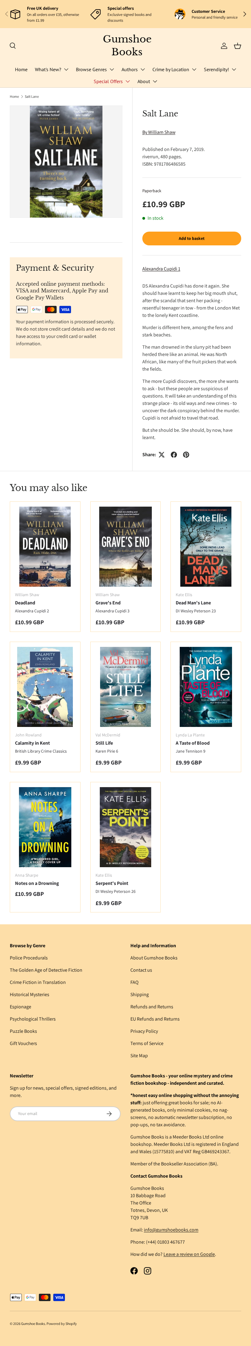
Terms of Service (146, 1043)
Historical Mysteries (29, 994)
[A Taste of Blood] (206, 687)
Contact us (141, 970)
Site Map (139, 1055)
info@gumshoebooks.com (171, 1230)
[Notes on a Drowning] (45, 827)
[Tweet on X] (161, 455)
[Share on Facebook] (174, 455)
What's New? (48, 69)
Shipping (139, 994)
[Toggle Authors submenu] (142, 69)
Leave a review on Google (189, 1254)
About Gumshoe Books (154, 958)
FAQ (134, 982)
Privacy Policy (144, 1031)
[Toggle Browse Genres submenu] (111, 69)
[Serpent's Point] (126, 827)
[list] (66, 162)
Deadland (25, 603)
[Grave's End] (126, 547)
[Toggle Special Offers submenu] (127, 81)
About (143, 81)
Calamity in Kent (32, 743)
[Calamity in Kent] (45, 687)
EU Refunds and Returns (155, 1019)
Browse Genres (91, 69)
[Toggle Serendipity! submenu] (234, 69)
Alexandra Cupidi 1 (161, 269)
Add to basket (191, 238)
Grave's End (108, 603)
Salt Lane (32, 96)
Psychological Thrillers (33, 1019)
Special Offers (108, 81)
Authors (130, 69)
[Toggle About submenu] (155, 81)
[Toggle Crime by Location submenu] (194, 69)
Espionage (20, 1006)
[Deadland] (45, 547)
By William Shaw (158, 132)
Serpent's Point (112, 883)
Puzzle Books (23, 1031)
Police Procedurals (29, 958)
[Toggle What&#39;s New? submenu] (66, 69)
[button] (237, 46)
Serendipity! (216, 69)
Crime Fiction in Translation (38, 982)
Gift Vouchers (23, 1043)
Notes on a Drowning (37, 883)
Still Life (104, 743)
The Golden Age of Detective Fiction (46, 970)
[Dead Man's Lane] (206, 547)
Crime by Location (170, 69)
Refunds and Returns (151, 1006)
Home (21, 69)
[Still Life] (126, 687)
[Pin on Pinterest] (186, 455)
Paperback (151, 190)
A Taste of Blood (193, 743)
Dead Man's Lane (193, 603)
